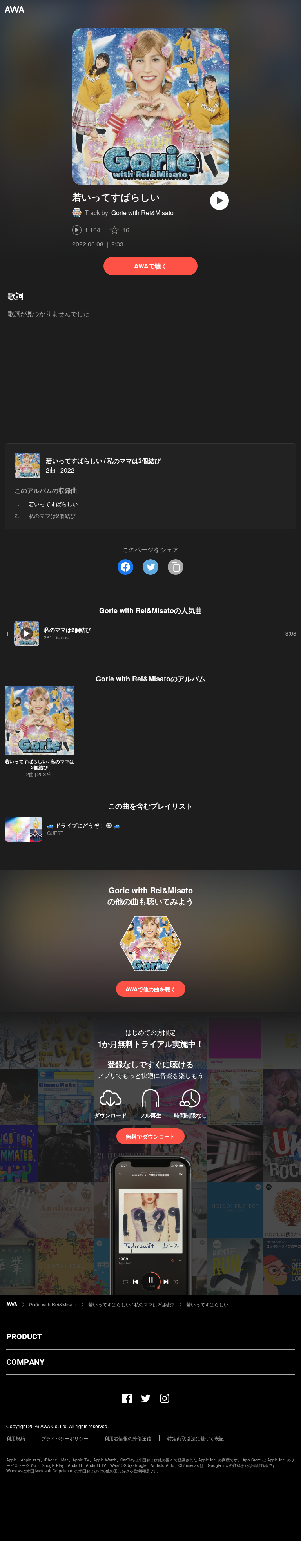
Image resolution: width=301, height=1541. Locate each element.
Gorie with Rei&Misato (142, 212)
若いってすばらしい (207, 1304)
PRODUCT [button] (24, 1336)
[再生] (219, 200)
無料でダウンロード (150, 1136)
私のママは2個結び (52, 516)
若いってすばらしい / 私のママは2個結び (103, 460)
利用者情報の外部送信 (127, 1438)
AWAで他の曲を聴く (150, 989)
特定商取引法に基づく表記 (195, 1438)
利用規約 (15, 1438)
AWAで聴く (150, 265)
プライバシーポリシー (64, 1438)
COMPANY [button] (25, 1362)
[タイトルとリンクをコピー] (175, 567)
